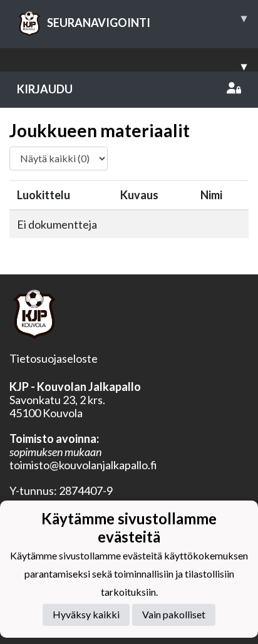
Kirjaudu (45, 89)
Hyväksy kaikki (86, 614)
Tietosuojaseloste (53, 358)
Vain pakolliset (173, 614)
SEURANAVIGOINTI (147, 20)
